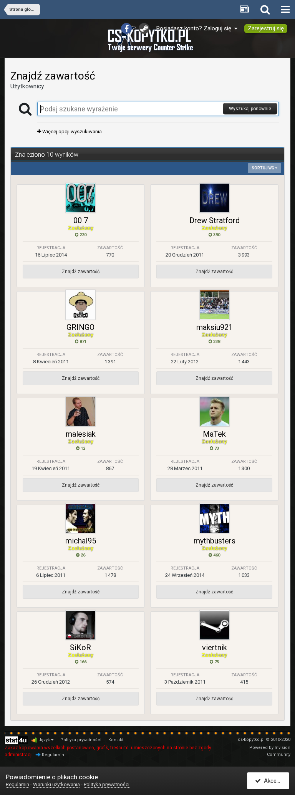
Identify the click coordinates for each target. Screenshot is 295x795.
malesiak (81, 434)
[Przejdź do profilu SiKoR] (80, 625)
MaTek (214, 434)
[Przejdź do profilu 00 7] (80, 198)
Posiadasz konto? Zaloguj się (195, 28)
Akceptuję (275, 780)
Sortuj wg (263, 168)
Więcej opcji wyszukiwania (71, 131)
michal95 (80, 540)
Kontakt (115, 739)
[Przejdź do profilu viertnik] (214, 625)
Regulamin (53, 754)
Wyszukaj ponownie (250, 108)
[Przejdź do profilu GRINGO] (80, 305)
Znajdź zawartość (80, 271)
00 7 (80, 220)
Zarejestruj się (266, 28)
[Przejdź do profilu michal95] (80, 518)
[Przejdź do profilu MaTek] (214, 411)
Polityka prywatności (80, 739)
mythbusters (214, 540)
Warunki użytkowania (56, 784)
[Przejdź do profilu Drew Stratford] (214, 198)
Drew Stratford (214, 220)
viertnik (214, 647)
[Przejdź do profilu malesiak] (80, 411)
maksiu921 (214, 327)
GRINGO (80, 327)
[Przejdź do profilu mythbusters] (214, 518)
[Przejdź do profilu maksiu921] (214, 305)
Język (44, 739)
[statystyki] (16, 739)
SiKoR (80, 647)
